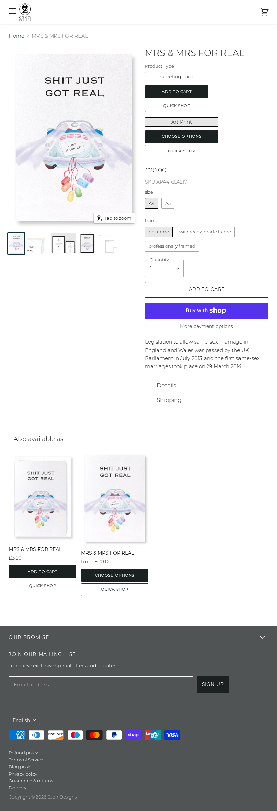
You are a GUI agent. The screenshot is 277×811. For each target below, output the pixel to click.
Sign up (213, 684)
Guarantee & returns (31, 780)
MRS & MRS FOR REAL (35, 549)
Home (16, 36)
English (21, 720)
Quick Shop (177, 105)
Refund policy (23, 752)
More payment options (206, 326)
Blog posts (20, 766)
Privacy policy (23, 774)
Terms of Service (26, 759)
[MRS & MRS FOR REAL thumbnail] (16, 243)
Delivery (17, 787)
